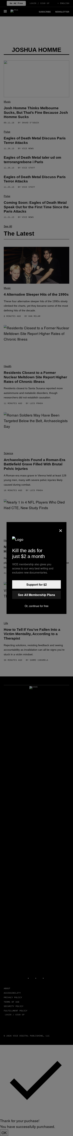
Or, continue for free (36, 606)
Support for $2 (36, 584)
